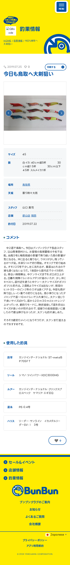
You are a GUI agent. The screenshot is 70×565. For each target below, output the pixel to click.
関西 (33, 216)
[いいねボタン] (56, 440)
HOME (7, 40)
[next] (61, 113)
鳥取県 (26, 185)
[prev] (9, 113)
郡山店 (26, 216)
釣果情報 (18, 40)
